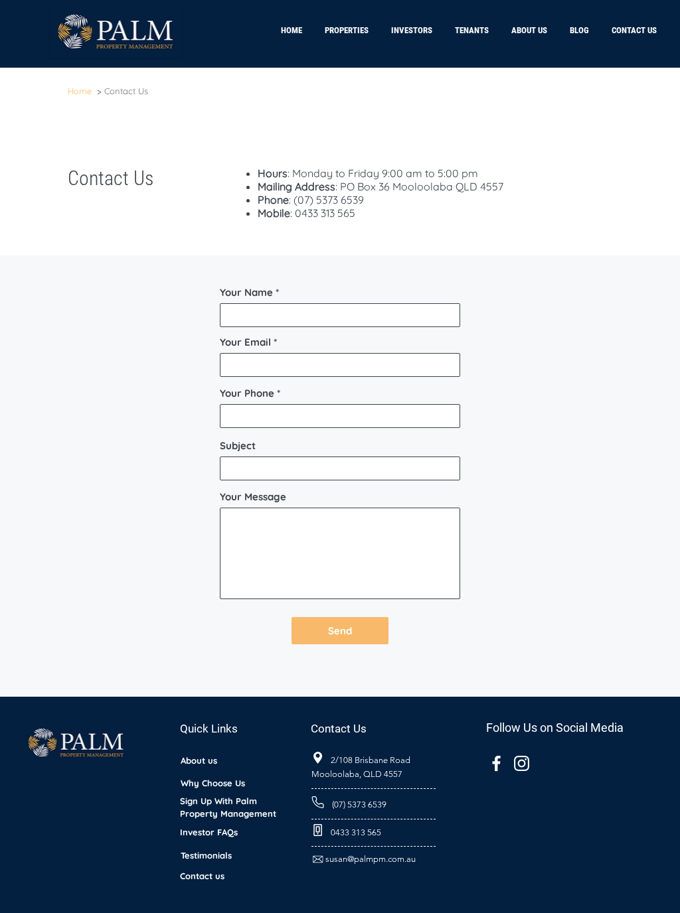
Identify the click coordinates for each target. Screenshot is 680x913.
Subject (238, 446)
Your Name (246, 292)
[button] (412, 24)
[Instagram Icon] (521, 763)
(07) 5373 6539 (329, 199)
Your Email (245, 342)
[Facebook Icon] (496, 763)
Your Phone (248, 393)
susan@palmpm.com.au (370, 859)
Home (80, 91)
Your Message (253, 497)
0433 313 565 (325, 213)
